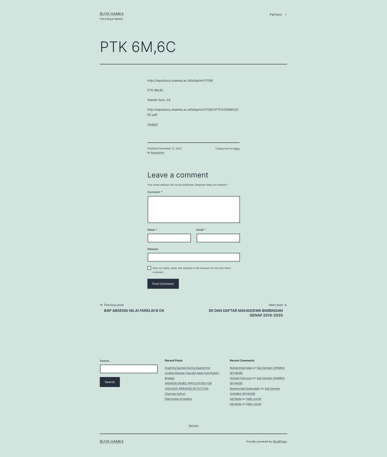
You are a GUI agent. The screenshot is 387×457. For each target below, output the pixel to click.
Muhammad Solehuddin (245, 388)
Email (200, 229)
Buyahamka (157, 152)
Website (152, 249)
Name (152, 229)
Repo (237, 148)
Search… (105, 360)
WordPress (279, 441)
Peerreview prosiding (178, 398)
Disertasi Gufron (175, 393)
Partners (276, 14)
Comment (154, 192)
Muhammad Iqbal (241, 367)
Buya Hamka (112, 14)
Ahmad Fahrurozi (241, 378)
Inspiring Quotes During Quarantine (187, 367)
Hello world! (253, 398)
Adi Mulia (235, 398)
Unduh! (152, 124)
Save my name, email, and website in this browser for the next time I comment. (192, 270)
